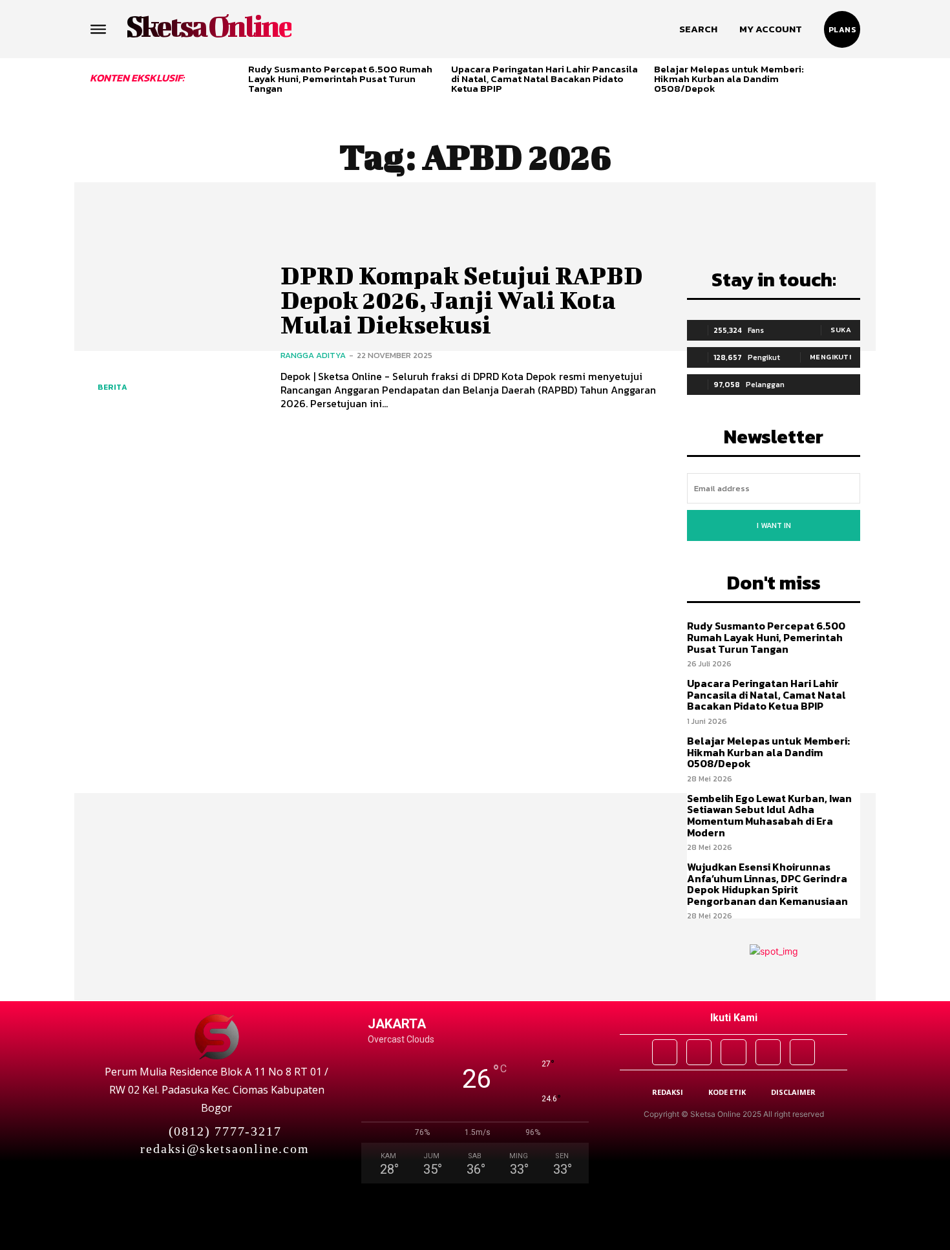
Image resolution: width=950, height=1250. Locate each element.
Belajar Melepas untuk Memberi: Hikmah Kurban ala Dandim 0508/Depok (729, 78)
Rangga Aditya (313, 355)
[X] (733, 1052)
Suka (840, 329)
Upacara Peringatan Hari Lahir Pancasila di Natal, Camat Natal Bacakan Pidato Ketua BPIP (544, 78)
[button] (698, 29)
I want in (774, 525)
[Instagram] (699, 1052)
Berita (112, 387)
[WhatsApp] (768, 1052)
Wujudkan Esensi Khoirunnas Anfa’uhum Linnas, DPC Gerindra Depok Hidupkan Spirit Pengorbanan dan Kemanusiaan (767, 884)
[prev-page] (234, 76)
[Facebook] (664, 1052)
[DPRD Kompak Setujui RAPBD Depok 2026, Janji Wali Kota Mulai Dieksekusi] (175, 336)
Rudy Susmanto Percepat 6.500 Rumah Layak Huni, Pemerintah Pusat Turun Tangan (340, 78)
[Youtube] (802, 1052)
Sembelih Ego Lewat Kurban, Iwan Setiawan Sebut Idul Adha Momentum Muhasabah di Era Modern (769, 815)
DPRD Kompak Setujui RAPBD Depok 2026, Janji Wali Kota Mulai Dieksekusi (461, 300)
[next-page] (855, 76)
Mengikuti (831, 357)
